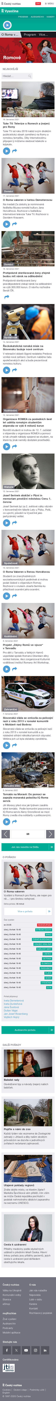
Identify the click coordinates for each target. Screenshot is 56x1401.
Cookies (7, 1390)
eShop (6, 1304)
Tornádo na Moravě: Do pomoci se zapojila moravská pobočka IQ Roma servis (25, 797)
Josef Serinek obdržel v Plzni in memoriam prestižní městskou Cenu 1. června (27, 499)
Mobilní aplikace (11, 1332)
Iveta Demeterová (14, 1000)
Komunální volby (12, 1295)
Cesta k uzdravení (15, 1244)
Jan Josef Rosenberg (16, 1013)
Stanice (7, 1299)
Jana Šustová (11, 1007)
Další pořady (12, 1045)
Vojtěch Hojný (11, 1017)
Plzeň (48, 973)
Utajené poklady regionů (19, 1185)
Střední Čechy (43, 930)
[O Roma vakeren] (28, 50)
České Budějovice (42, 939)
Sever (48, 978)
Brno (48, 935)
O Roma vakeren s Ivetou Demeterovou (27, 199)
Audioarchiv (37, 17)
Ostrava (47, 959)
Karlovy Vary (44, 949)
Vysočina (46, 983)
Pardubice (46, 968)
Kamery (51, 17)
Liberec (47, 954)
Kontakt (33, 1308)
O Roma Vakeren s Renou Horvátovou (26, 571)
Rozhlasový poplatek (40, 1313)
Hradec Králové (42, 944)
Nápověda (35, 1295)
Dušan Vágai (10, 1010)
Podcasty (8, 1328)
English (6, 1393)
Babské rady (11, 1079)
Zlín (49, 988)
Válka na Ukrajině (12, 1290)
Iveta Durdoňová (13, 1003)
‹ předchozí (5, 834)
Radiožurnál (44, 925)
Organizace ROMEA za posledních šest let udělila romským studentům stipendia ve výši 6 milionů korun (27, 422)
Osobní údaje (20, 1390)
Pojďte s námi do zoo (17, 1129)
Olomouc (46, 963)
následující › (50, 834)
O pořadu (9, 857)
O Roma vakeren (14, 891)
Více (43, 34)
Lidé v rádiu (35, 1299)
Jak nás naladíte (38, 1290)
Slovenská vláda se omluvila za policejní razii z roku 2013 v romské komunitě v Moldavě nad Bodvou (28, 721)
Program (23, 17)
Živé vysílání (9, 1319)
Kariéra (33, 1304)
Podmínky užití (37, 1390)
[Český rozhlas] (11, 3)
